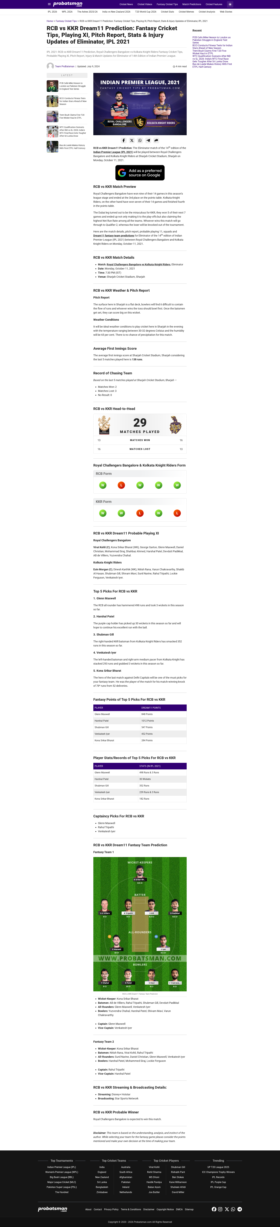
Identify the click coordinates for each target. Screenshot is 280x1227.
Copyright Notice (165, 1209)
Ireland (125, 1187)
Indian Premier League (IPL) (61, 1167)
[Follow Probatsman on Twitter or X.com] (227, 1210)
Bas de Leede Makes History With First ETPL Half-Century (212, 65)
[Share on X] (132, 140)
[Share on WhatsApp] (140, 140)
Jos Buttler (154, 1192)
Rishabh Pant (178, 1172)
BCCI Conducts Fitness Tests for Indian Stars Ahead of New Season (73, 101)
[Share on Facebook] (124, 140)
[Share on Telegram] (148, 140)
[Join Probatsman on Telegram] (239, 1210)
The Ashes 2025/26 (87, 11)
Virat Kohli (154, 1167)
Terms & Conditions (131, 1209)
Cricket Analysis (207, 11)
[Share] (156, 140)
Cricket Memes (186, 11)
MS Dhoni (154, 1177)
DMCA (179, 1209)
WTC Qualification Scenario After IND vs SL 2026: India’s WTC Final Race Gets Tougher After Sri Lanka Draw (211, 59)
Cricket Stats (167, 11)
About (88, 1209)
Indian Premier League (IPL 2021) (113, 152)
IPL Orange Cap (218, 1187)
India (102, 1167)
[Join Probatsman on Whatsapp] (233, 1210)
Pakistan (125, 1182)
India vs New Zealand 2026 (116, 11)
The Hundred (61, 1192)
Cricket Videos (145, 4)
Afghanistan (125, 1177)
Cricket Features (214, 4)
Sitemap (189, 1209)
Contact (98, 1209)
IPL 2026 (52, 11)
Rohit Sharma (154, 1172)
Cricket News (126, 4)
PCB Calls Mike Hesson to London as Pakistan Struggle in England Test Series (73, 86)
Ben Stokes (178, 1177)
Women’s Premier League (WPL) (61, 1172)
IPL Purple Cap (218, 1182)
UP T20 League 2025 (218, 1167)
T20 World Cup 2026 (145, 11)
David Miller (178, 1192)
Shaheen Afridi (178, 1187)
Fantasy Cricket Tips (167, 4)
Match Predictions (191, 4)
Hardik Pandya (154, 1182)
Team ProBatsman (64, 66)
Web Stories (226, 11)
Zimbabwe (102, 1192)
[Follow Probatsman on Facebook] (214, 1210)
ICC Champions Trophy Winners (218, 1172)
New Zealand (102, 1177)
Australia (125, 1167)
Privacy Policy (111, 1209)
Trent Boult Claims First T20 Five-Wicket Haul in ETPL (209, 52)
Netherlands (126, 1192)
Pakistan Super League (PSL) (62, 1187)
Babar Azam (154, 1187)
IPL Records (218, 1177)
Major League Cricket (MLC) (61, 1182)
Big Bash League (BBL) (62, 1177)
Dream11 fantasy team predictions (113, 235)
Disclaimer (148, 1209)
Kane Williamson (178, 1182)
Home (50, 21)
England (102, 1172)
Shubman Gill (178, 1167)
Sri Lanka (102, 1182)
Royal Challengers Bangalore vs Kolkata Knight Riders (138, 264)
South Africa (125, 1172)
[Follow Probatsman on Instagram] (220, 1210)
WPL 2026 (67, 11)
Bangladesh (102, 1187)
